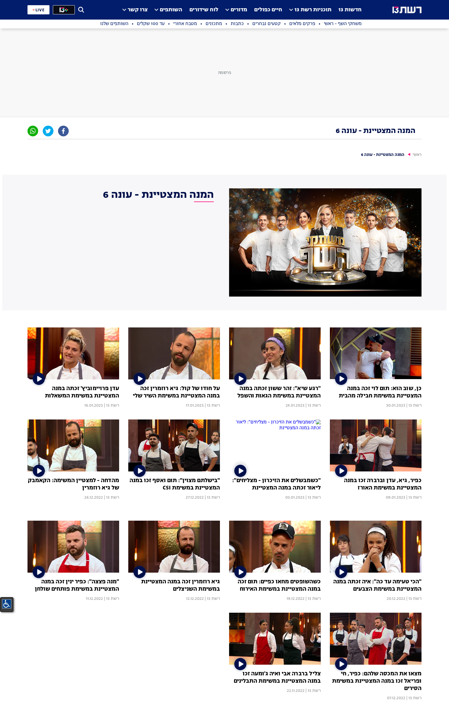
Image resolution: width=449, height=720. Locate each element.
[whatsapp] (32, 131)
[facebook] (63, 131)
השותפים (171, 9)
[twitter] (48, 131)
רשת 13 (415, 405)
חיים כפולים (268, 9)
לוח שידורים (203, 9)
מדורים (239, 9)
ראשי (417, 154)
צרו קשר (138, 9)
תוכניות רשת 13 (312, 9)
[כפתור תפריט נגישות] (6, 603)
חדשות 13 (350, 9)
